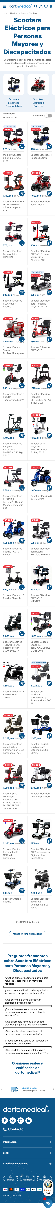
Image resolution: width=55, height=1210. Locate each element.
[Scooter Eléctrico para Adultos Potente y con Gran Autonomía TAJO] (13, 724)
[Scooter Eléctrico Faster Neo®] (41, 181)
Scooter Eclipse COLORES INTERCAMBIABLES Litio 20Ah (40, 646)
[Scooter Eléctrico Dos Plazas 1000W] (41, 774)
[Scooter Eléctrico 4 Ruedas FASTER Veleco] (13, 529)
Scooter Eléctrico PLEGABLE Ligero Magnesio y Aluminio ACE (40, 255)
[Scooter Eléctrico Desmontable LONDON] (13, 231)
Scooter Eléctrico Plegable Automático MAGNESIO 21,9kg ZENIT (13, 449)
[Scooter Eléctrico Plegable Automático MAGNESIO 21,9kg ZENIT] (13, 424)
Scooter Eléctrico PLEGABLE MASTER (40, 598)
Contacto (16, 1129)
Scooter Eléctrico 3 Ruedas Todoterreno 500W (13, 397)
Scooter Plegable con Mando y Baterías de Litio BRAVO (40, 748)
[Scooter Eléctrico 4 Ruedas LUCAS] (41, 135)
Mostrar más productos (27, 934)
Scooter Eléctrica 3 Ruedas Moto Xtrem (13, 694)
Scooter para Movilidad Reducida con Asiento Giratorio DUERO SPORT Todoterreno (12, 801)
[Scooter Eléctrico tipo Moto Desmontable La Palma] (41, 879)
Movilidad (14, 13)
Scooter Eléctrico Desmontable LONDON (12, 254)
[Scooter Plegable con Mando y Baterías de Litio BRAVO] (41, 724)
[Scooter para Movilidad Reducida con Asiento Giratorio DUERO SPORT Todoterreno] (13, 774)
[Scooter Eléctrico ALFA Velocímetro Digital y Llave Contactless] (41, 829)
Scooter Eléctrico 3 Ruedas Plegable (13, 597)
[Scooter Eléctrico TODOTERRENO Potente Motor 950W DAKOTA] (13, 622)
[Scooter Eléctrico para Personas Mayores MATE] (41, 281)
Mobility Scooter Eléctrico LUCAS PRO (12, 157)
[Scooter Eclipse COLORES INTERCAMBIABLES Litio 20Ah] (41, 622)
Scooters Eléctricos (29, 13)
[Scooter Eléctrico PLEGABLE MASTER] (41, 575)
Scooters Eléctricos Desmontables (14, 103)
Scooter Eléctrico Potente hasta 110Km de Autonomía (12, 854)
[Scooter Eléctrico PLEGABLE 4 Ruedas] (13, 281)
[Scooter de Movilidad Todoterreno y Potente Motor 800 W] (41, 671)
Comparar (38, 115)
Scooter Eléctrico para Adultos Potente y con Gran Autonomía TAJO (13, 748)
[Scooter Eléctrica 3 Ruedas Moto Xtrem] (13, 671)
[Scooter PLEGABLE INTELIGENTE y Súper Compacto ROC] (13, 181)
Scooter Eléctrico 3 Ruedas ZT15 (41, 497)
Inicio (5, 13)
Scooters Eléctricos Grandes (38, 103)
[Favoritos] (45, 6)
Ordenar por (9, 113)
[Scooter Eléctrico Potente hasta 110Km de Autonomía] (13, 829)
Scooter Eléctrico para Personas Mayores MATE (40, 303)
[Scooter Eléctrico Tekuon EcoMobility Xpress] (13, 327)
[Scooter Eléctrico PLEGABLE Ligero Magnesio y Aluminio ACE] (41, 231)
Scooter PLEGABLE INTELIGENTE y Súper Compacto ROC (13, 206)
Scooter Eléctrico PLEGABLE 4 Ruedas (12, 303)
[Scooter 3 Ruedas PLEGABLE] (41, 327)
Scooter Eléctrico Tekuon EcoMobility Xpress (13, 350)
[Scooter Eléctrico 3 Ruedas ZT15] (41, 476)
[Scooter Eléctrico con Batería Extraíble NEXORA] (41, 529)
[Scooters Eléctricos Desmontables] (13, 84)
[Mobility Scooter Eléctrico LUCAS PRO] (13, 135)
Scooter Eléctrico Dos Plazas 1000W (40, 795)
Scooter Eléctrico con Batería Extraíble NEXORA (40, 551)
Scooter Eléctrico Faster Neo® (40, 203)
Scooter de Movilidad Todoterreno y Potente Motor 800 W (41, 697)
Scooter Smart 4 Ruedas (12, 900)
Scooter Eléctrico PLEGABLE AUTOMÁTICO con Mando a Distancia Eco (13, 502)
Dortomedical (15, 1195)
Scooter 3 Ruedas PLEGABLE (40, 349)
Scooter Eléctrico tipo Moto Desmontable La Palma (40, 903)
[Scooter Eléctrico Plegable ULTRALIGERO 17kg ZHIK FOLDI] (41, 374)
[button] (50, 6)
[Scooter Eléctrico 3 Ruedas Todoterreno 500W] (13, 374)
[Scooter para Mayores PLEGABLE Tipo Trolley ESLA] (41, 424)
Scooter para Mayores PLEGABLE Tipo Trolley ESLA (39, 448)
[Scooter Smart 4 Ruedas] (13, 879)
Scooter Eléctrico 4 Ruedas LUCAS (41, 156)
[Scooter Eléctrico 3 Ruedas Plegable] (13, 575)
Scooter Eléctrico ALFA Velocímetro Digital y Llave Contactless (40, 854)
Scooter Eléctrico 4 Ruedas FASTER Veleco (13, 551)
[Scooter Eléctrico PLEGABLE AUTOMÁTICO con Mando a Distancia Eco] (13, 476)
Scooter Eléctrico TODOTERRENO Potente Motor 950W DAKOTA (12, 646)
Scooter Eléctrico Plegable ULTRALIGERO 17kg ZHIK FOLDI (41, 398)
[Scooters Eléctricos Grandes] (38, 84)
